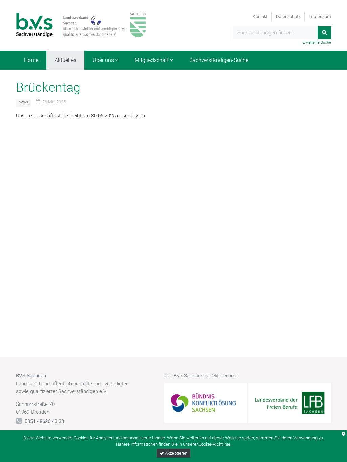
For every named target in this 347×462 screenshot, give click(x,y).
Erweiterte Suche (317, 42)
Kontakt (260, 16)
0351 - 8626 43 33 (44, 421)
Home (31, 60)
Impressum (320, 16)
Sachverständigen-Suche (218, 60)
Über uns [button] (103, 60)
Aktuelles (65, 60)
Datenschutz (288, 16)
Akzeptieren (175, 453)
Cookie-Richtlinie (214, 444)
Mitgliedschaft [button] (152, 60)
